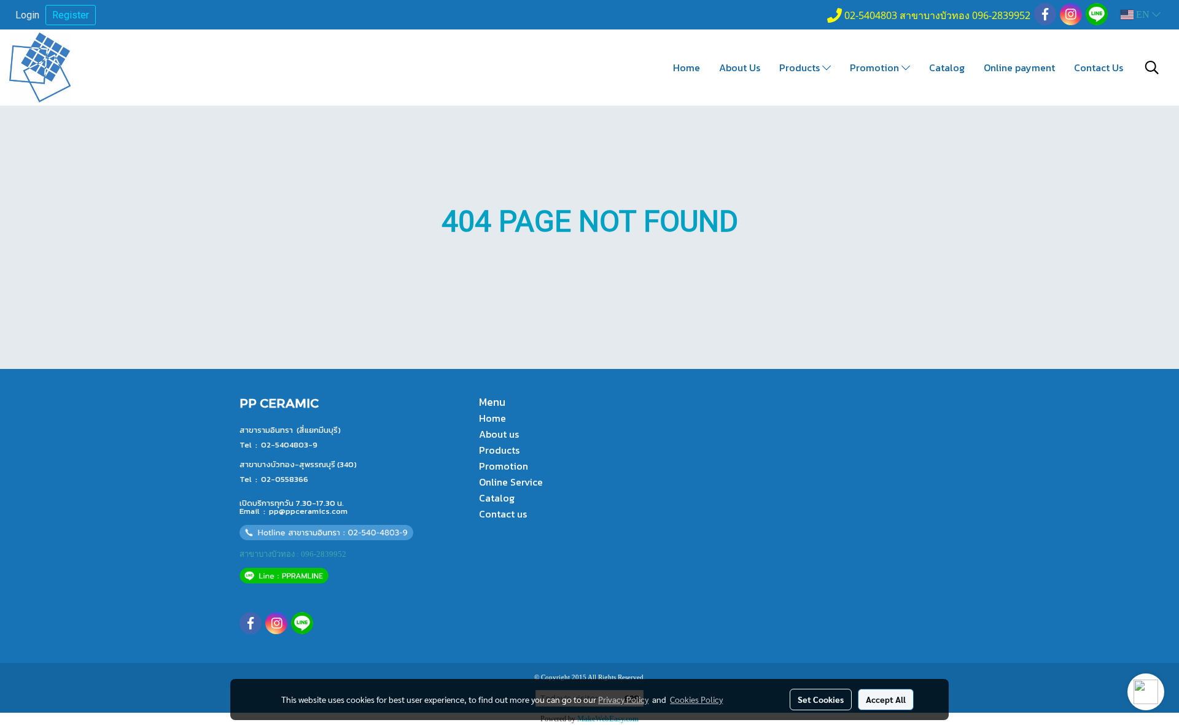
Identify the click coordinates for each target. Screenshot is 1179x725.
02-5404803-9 (289, 445)
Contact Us (1098, 67)
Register (70, 15)
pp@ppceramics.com (308, 511)
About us (499, 434)
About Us (739, 67)
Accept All (886, 699)
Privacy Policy (623, 699)
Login (27, 15)
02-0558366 (284, 479)
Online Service (511, 482)
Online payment (1019, 67)
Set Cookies (821, 699)
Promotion (875, 67)
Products (800, 67)
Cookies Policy (696, 699)
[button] (1151, 67)
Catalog (947, 67)
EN (1143, 14)
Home (686, 67)
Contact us (503, 513)
